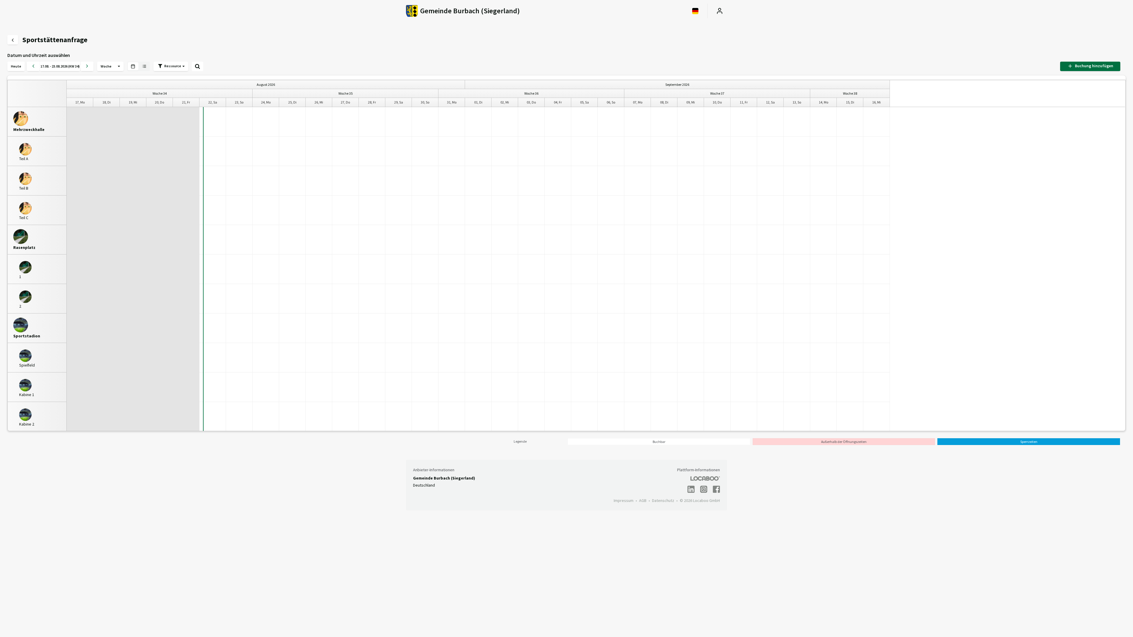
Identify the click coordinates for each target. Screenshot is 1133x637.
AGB (642, 500)
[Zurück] (33, 66)
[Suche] (197, 66)
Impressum (623, 500)
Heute (16, 66)
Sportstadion (26, 336)
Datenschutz (663, 500)
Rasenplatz (24, 247)
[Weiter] (87, 66)
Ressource (173, 66)
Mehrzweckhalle (29, 129)
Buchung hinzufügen (1093, 65)
